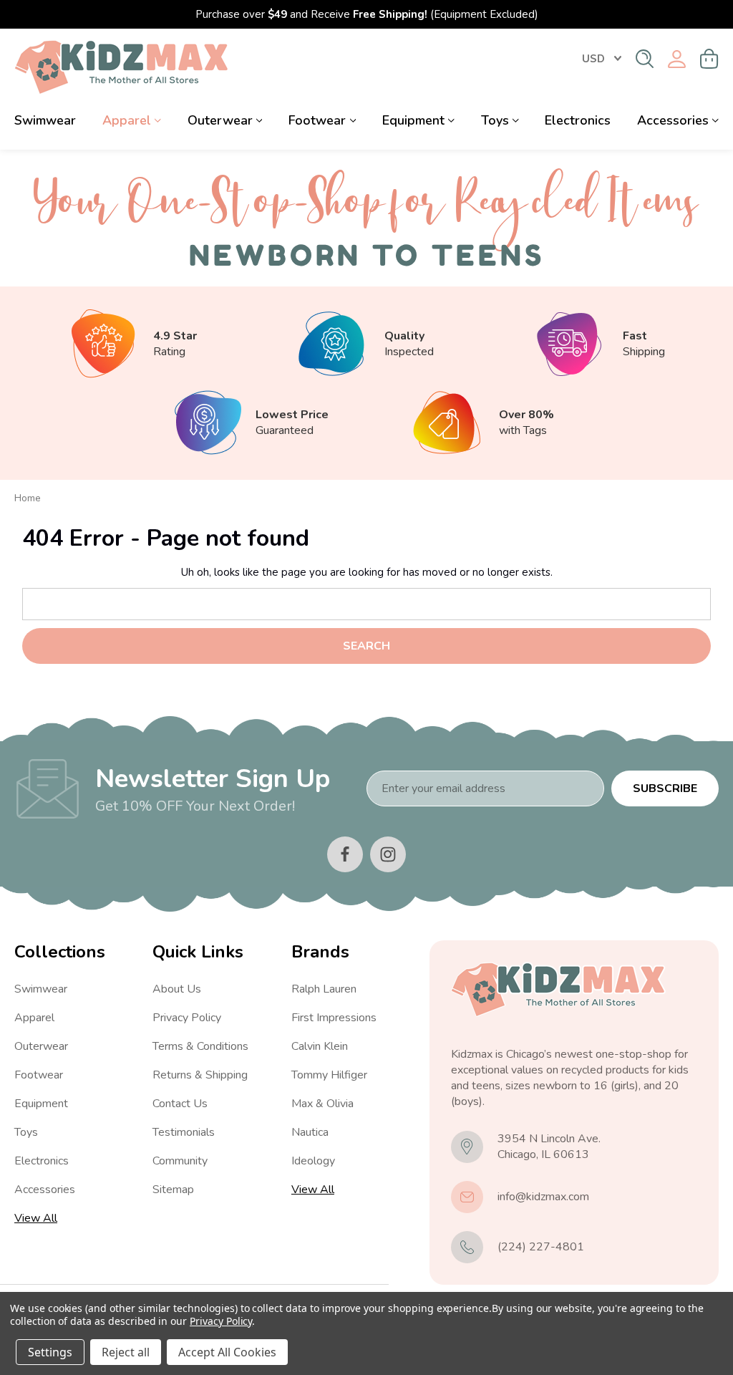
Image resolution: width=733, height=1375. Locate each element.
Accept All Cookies (227, 1352)
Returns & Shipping (200, 1075)
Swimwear (45, 120)
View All (35, 1218)
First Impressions (334, 1018)
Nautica (310, 1132)
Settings (50, 1352)
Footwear (317, 120)
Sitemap (173, 1189)
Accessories (673, 120)
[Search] (645, 58)
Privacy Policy (186, 1018)
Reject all (126, 1352)
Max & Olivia (322, 1103)
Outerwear (220, 120)
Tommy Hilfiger (329, 1075)
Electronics (578, 120)
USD (593, 59)
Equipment (413, 120)
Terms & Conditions (200, 1046)
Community (180, 1161)
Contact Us (180, 1103)
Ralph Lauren (323, 989)
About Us (176, 989)
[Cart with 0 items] (709, 59)
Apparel (126, 120)
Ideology (313, 1161)
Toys (495, 120)
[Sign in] (677, 59)
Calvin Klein (319, 1046)
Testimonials (183, 1132)
